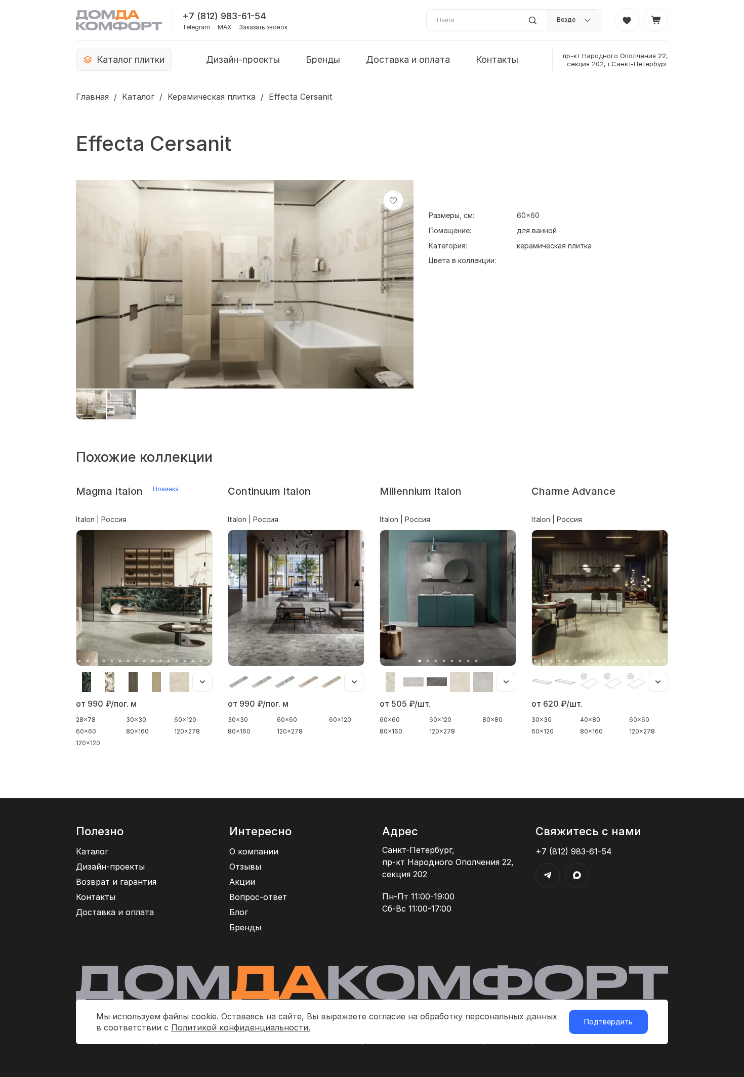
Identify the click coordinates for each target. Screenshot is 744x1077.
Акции (242, 882)
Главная (92, 97)
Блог (238, 912)
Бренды (323, 59)
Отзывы (245, 866)
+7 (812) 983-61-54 (224, 16)
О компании (253, 851)
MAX (224, 27)
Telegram (196, 27)
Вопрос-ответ (258, 897)
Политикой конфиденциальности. (240, 1027)
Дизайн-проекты (243, 59)
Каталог (138, 97)
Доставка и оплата (408, 59)
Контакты (497, 59)
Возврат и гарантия (116, 882)
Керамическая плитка (212, 97)
